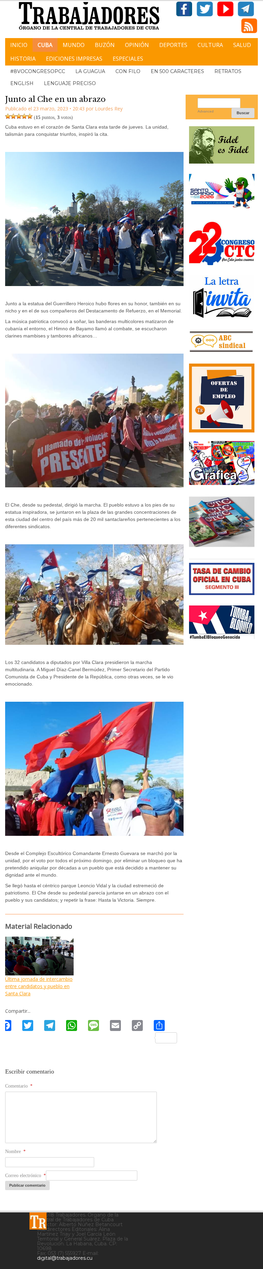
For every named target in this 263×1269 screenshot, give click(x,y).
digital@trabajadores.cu (64, 1258)
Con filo (127, 71)
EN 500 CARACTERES (177, 71)
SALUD (242, 45)
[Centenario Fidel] (221, 161)
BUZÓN (105, 45)
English (22, 83)
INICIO (18, 45)
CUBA (45, 45)
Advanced (206, 111)
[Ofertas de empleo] (221, 398)
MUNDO (74, 45)
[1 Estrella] (8, 116)
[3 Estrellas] (19, 116)
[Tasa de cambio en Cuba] (221, 592)
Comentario (19, 1086)
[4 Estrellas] (24, 116)
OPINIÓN (137, 45)
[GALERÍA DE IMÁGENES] (221, 482)
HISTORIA (23, 58)
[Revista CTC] (221, 545)
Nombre (15, 1151)
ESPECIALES (128, 58)
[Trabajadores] (38, 1221)
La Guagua (90, 71)
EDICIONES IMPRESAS (74, 58)
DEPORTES (173, 45)
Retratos (227, 71)
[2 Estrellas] (13, 116)
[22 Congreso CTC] (221, 262)
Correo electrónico (25, 1175)
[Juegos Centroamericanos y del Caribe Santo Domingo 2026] (221, 208)
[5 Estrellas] (30, 116)
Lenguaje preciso (70, 83)
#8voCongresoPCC (37, 71)
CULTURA (210, 45)
